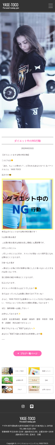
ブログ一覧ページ (28, 353)
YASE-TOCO (11, 6)
